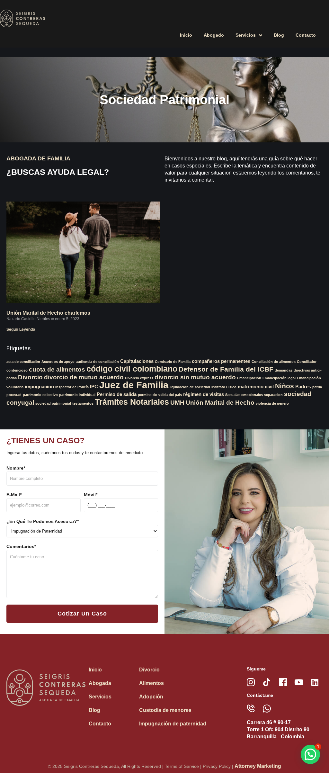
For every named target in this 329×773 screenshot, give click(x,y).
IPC (94, 386)
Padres (303, 386)
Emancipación (249, 378)
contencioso (17, 370)
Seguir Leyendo (20, 329)
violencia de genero (272, 403)
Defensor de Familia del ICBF (226, 369)
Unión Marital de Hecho (220, 402)
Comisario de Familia (173, 362)
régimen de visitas (203, 394)
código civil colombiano (131, 368)
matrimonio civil (256, 386)
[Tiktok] (267, 682)
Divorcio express (139, 378)
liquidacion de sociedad (190, 387)
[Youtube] (299, 682)
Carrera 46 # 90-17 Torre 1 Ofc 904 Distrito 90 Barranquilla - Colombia (278, 729)
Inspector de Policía (72, 387)
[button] (310, 754)
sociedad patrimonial (53, 403)
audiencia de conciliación (97, 362)
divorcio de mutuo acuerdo (84, 377)
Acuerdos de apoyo (58, 362)
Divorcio (30, 377)
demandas (283, 370)
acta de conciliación (23, 362)
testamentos (82, 403)
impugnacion (39, 386)
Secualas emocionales (244, 395)
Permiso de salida (117, 394)
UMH (177, 402)
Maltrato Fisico (223, 387)
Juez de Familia (133, 385)
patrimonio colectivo (40, 395)
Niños (284, 386)
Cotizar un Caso (82, 613)
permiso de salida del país (160, 395)
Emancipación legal (279, 378)
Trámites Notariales (132, 401)
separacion (273, 395)
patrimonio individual (77, 395)
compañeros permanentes (221, 361)
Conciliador (306, 362)
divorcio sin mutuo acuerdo (195, 377)
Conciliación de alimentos (274, 362)
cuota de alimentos (57, 369)
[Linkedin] (315, 682)
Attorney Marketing (258, 766)
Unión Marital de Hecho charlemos (48, 313)
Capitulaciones (137, 361)
